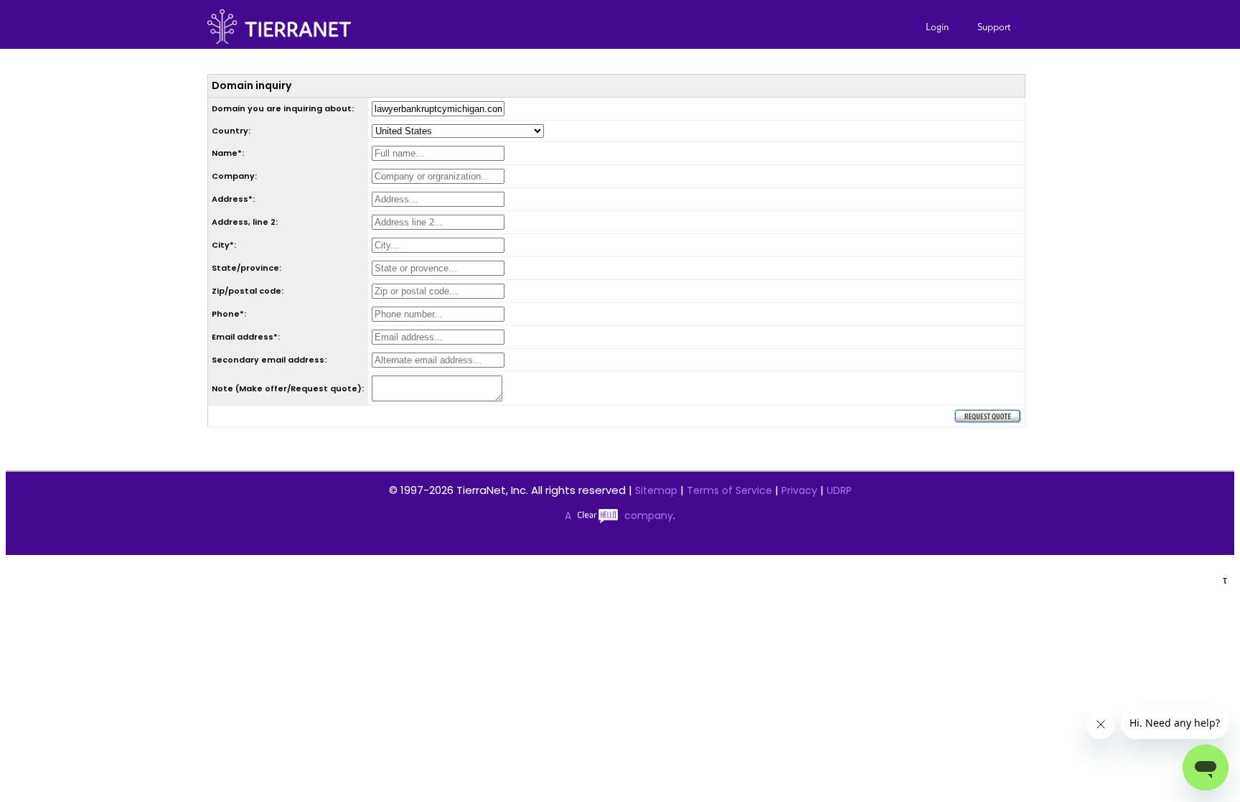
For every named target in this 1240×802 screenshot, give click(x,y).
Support (994, 26)
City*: (224, 245)
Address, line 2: (245, 222)
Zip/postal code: (247, 291)
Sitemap (656, 490)
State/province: (246, 268)
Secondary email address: (269, 359)
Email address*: (246, 336)
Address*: (233, 199)
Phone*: (229, 314)
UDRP (839, 490)
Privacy (799, 490)
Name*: (228, 153)
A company (619, 515)
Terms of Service (729, 490)
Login (937, 26)
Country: (231, 130)
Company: (234, 176)
